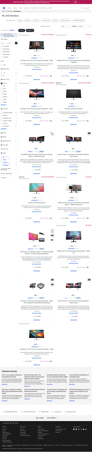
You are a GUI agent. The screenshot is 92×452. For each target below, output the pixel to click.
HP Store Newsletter (6, 440)
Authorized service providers (43, 433)
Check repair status (41, 435)
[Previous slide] (29, 46)
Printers (20, 8)
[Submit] (16, 43)
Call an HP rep (23, 430)
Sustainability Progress (6, 433)
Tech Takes (4, 438)
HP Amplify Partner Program (60, 429)
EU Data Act (10, 446)
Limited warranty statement (67, 445)
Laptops (9, 8)
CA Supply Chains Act (25, 445)
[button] (8, 39)
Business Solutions (43, 8)
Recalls (3, 445)
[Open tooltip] (1, 69)
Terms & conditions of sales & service (80, 445)
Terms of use (57, 445)
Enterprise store (23, 433)
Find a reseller (23, 432)
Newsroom (4, 437)
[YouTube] (83, 429)
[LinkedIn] (74, 429)
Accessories (26, 8)
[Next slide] (43, 46)
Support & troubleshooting (43, 430)
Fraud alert (40, 437)
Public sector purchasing (25, 435)
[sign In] (88, 8)
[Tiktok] (86, 429)
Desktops (15, 8)
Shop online (22, 429)
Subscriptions (34, 8)
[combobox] (81, 26)
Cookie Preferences (39, 445)
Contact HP (4, 429)
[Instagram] (78, 429)
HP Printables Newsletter (7, 441)
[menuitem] (9, 8)
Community (40, 432)
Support (50, 8)
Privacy (32, 445)
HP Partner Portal (58, 430)
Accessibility (17, 445)
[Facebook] (76, 429)
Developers (57, 432)
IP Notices (4, 446)
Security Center (41, 438)
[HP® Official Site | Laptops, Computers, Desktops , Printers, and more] (4, 8)
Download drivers (41, 429)
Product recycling (10, 445)
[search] (81, 8)
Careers (4, 430)
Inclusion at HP (5, 435)
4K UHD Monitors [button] (17, 11)
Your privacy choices (50, 445)
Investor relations (5, 432)
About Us (4, 426)
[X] (81, 429)
